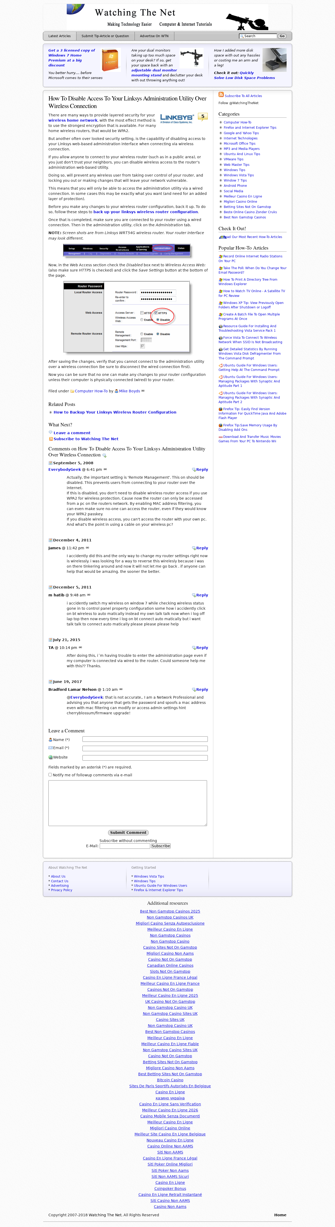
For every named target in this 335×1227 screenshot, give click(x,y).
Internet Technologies (241, 138)
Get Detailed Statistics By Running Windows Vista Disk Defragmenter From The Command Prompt (250, 353)
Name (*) (61, 740)
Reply (202, 469)
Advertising (60, 885)
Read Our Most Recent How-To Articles (252, 237)
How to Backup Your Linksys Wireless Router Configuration (115, 412)
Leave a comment (72, 433)
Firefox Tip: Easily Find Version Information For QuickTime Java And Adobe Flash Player (252, 413)
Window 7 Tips (235, 180)
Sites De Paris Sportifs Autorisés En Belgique (170, 1086)
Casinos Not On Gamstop (170, 989)
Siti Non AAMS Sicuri (170, 1176)
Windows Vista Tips (239, 175)
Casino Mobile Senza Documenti (170, 1116)
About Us (58, 876)
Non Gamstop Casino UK (170, 1007)
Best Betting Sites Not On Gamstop (170, 1074)
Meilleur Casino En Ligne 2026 (170, 1110)
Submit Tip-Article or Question (105, 36)
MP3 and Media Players (242, 149)
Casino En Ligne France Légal (170, 977)
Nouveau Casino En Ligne (170, 1140)
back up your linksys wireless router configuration (145, 212)
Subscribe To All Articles (243, 96)
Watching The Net (105, 1215)
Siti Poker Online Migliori (170, 1164)
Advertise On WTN (154, 36)
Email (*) (61, 748)
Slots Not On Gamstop (170, 971)
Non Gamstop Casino (170, 941)
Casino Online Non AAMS (170, 1146)
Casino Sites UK (170, 1019)
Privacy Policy (61, 890)
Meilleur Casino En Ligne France (170, 983)
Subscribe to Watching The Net (86, 439)
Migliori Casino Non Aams (170, 953)
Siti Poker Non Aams (170, 1170)
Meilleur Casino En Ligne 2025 (170, 995)
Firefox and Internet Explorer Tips (250, 127)
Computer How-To (91, 391)
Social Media (233, 191)
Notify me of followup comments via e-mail (92, 775)
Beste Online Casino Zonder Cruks (250, 212)
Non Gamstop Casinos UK (170, 917)
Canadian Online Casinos (170, 965)
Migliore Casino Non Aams (170, 1068)
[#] (143, 391)
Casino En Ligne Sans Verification (170, 1104)
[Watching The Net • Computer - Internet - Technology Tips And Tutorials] (167, 29)
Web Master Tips (236, 165)
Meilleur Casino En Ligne (243, 196)
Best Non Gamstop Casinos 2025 (170, 911)
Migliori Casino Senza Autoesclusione (170, 923)
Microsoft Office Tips (239, 143)
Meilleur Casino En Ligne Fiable (170, 1044)
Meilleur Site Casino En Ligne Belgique (170, 1134)
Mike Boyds (129, 391)
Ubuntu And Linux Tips (242, 154)
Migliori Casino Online (240, 201)
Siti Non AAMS (170, 1152)
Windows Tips (234, 170)
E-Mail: (93, 846)
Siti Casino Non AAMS (170, 1200)
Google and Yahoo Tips (241, 133)
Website (60, 757)
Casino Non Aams (170, 1207)
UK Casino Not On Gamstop (170, 1001)
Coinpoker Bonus (170, 1188)
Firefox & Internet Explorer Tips (158, 890)
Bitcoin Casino (170, 1080)
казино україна (170, 1098)
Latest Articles (59, 36)
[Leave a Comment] (104, 454)
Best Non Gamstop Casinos (245, 217)
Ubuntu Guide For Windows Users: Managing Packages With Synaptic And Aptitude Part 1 (249, 381)
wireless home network (72, 120)
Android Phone (235, 186)
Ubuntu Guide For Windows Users (160, 885)
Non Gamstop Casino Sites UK (170, 1013)
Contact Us (59, 881)
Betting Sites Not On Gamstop (247, 207)
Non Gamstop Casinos (170, 935)
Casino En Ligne (170, 1092)
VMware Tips (233, 159)
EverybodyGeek (64, 469)
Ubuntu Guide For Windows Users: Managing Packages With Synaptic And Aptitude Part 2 (249, 397)
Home (280, 1215)
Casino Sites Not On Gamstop (170, 947)
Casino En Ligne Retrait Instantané (170, 1194)
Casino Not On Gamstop (170, 959)
